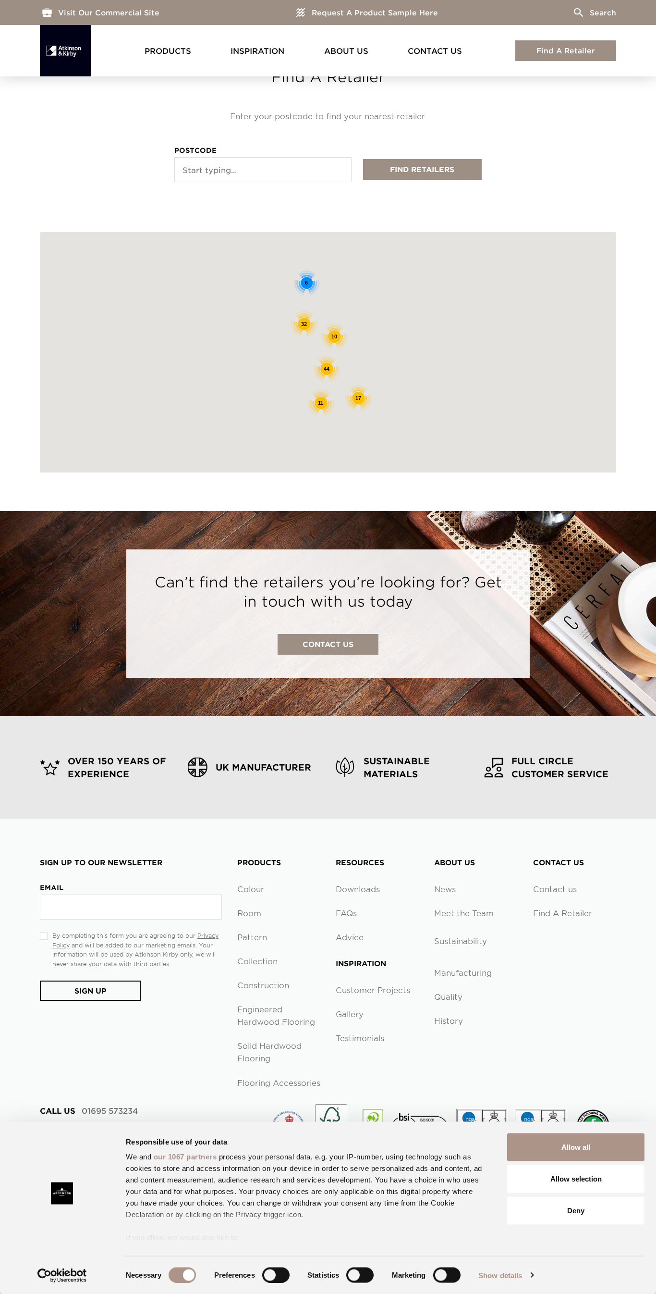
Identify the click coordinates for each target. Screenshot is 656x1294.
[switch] (276, 1274)
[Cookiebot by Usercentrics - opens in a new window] (62, 1275)
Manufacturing (463, 972)
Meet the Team (464, 913)
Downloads (358, 889)
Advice (350, 937)
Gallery (350, 1014)
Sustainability (460, 941)
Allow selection (576, 1178)
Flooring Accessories (278, 1082)
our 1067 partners (185, 1157)
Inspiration (257, 50)
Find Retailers (422, 169)
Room (249, 913)
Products (168, 50)
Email (51, 887)
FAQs (346, 913)
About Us (346, 50)
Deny (575, 1210)
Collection (257, 961)
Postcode (195, 150)
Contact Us (435, 50)
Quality (448, 996)
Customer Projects (373, 990)
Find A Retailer (565, 50)
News (445, 889)
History (448, 1020)
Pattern (252, 937)
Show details (500, 1275)
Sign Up (90, 990)
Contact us (555, 889)
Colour (250, 889)
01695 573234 (89, 1110)
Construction (263, 985)
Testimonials (360, 1038)
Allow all (575, 1147)
